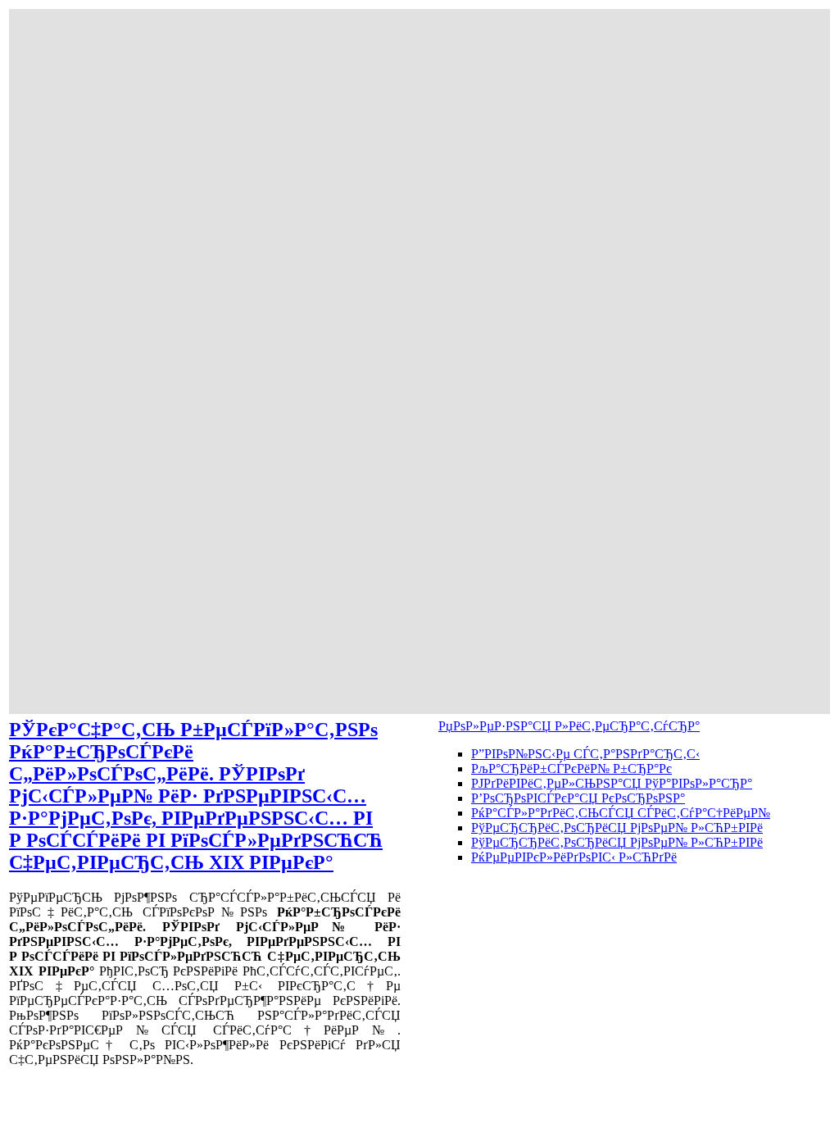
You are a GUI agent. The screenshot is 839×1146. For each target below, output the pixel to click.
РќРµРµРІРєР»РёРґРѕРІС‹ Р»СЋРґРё (574, 857)
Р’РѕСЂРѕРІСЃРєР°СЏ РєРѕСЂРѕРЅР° (578, 798)
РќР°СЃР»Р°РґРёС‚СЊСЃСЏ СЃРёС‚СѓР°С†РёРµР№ (620, 813)
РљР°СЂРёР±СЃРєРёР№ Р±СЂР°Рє (571, 768)
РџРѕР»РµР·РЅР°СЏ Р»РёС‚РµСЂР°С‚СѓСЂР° (569, 726)
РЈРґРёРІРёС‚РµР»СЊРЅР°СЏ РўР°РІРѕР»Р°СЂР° (611, 783)
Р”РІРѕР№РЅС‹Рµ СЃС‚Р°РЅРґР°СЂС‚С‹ (585, 754)
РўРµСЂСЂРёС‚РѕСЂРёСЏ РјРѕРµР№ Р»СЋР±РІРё (617, 827)
